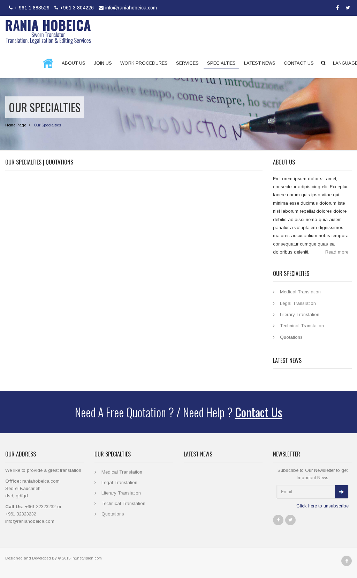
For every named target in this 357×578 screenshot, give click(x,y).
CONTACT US (299, 63)
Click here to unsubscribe (322, 506)
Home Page (15, 125)
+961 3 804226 (77, 7)
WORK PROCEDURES (144, 63)
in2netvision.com (86, 558)
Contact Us (258, 412)
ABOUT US (73, 63)
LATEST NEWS (259, 63)
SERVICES (187, 63)
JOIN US (103, 63)
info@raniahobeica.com (131, 7)
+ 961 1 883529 (32, 7)
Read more (336, 252)
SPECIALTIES (221, 63)
